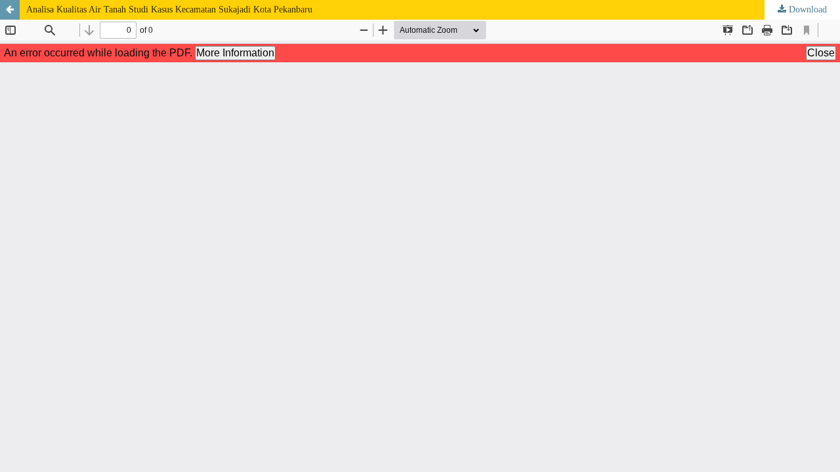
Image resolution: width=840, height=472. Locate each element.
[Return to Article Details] (10, 10)
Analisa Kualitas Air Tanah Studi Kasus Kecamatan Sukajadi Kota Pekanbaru (169, 9)
